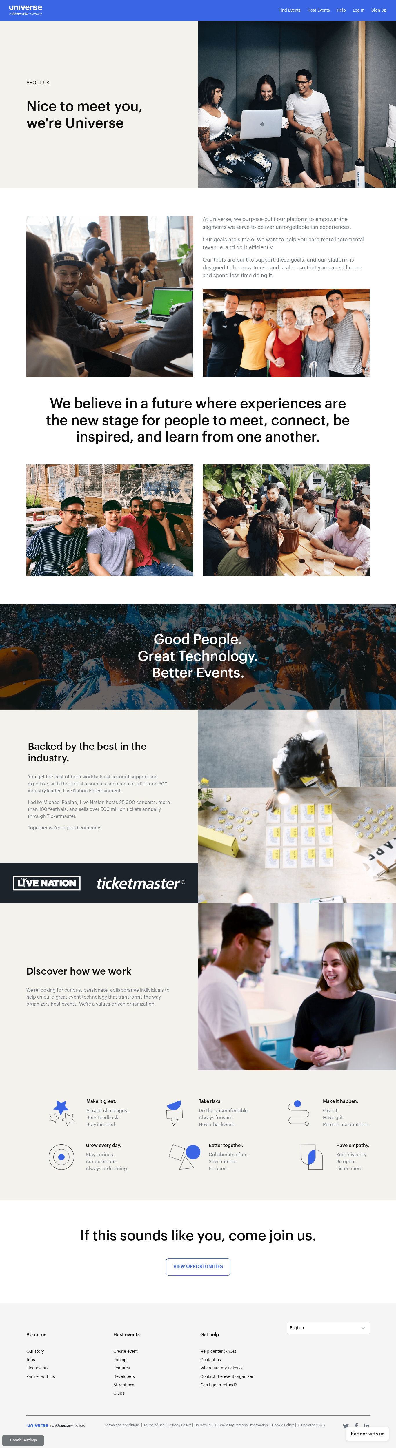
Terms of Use (154, 1425)
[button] (319, 10)
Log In (358, 10)
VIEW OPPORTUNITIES (198, 1266)
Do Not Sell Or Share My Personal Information (231, 1425)
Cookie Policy (283, 1425)
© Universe (311, 1425)
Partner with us (367, 1433)
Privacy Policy (180, 1425)
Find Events (290, 10)
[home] (25, 10)
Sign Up (379, 10)
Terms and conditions (122, 1425)
